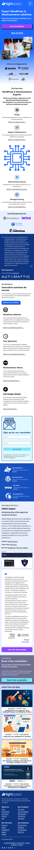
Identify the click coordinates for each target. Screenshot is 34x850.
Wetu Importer (22, 814)
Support (25, 547)
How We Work (5, 811)
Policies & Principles (10, 843)
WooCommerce (12, 541)
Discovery (19, 547)
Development (12, 547)
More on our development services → (17, 189)
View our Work (17, 33)
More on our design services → (17, 122)
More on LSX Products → (10, 409)
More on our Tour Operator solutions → (14, 354)
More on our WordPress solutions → (13, 327)
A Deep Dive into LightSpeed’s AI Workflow (17, 736)
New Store (13, 544)
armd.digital (25, 641)
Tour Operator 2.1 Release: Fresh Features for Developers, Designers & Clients (17, 761)
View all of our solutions (11, 302)
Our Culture (5, 814)
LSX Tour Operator (23, 811)
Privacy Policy (12, 457)
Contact (20, 845)
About (3, 809)
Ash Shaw (19, 708)
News (24, 708)
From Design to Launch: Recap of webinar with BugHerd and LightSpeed (17, 786)
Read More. (14, 471)
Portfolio (4, 816)
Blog (3, 818)
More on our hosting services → (17, 207)
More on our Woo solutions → (11, 380)
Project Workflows (24, 734)
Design (4, 827)
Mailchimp (21, 832)
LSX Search (21, 818)
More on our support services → (17, 139)
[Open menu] (30, 4)
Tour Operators (24, 758)
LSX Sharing (21, 816)
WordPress (21, 827)
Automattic (15, 273)
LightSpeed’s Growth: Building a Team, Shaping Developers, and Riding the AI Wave (17, 711)
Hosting (4, 834)
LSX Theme (21, 809)
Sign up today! (17, 449)
